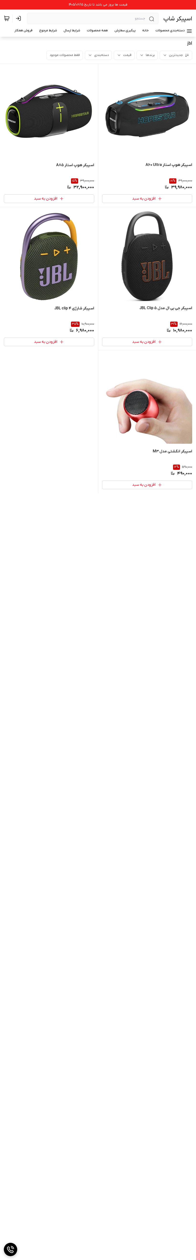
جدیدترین (176, 55)
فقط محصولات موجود (64, 55)
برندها (150, 55)
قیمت (127, 55)
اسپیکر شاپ (177, 19)
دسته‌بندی (101, 55)
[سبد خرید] (7, 18)
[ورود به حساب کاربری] (19, 18)
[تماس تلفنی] (10, 1249)
